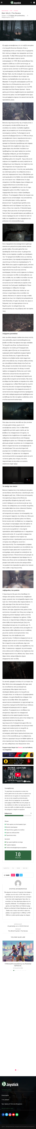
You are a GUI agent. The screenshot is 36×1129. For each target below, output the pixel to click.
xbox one (25, 868)
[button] (4, 955)
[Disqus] (18, 996)
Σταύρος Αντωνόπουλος (17, 15)
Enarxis (20, 747)
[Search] (31, 2)
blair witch (6, 868)
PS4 (13, 868)
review (18, 868)
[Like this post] (13, 875)
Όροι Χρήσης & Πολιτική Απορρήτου (12, 1104)
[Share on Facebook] (17, 875)
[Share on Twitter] (21, 875)
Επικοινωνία (5, 1095)
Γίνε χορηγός (5, 1099)
